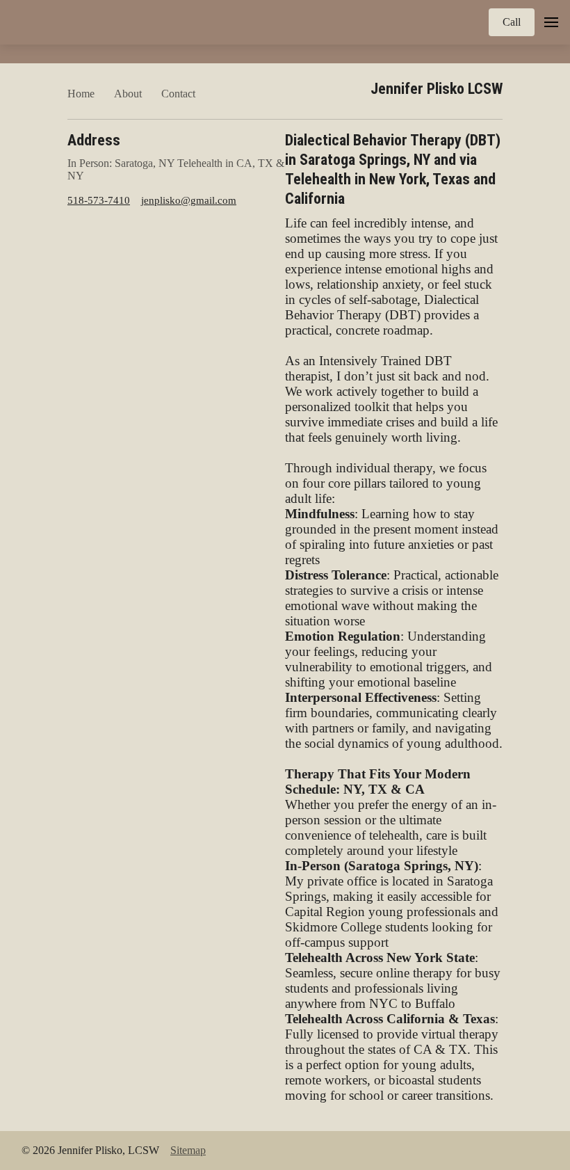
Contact (178, 93)
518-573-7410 (98, 200)
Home (81, 93)
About (128, 93)
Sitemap (188, 1150)
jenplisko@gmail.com (188, 200)
